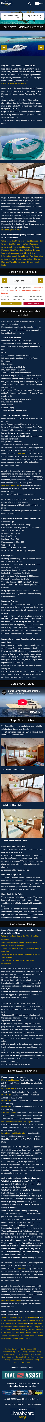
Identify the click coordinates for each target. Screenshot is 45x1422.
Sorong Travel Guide (22, 1362)
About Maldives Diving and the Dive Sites (19, 942)
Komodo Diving (9, 1351)
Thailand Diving (18, 1359)
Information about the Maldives (14, 256)
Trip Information (33, 303)
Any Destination (11, 15)
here (36, 327)
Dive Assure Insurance (11, 485)
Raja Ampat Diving (31, 1349)
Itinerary (11, 303)
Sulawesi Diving (10, 1354)
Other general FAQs (21, 1338)
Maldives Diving (34, 1351)
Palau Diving (22, 1351)
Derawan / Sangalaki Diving (18, 1357)
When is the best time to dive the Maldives (19, 241)
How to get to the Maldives (12, 945)
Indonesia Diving (32, 1359)
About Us (19, 1349)
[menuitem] (10, 3)
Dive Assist (22, 453)
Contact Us (9, 1349)
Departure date (34, 15)
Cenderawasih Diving (26, 1354)
